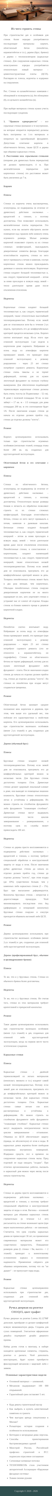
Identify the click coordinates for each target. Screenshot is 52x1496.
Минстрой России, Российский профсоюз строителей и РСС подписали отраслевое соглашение (28, 1452)
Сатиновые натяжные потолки (24, 1461)
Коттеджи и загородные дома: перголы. (28, 1435)
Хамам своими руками (20, 1478)
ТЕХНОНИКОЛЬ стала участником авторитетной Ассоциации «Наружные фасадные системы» (28, 1469)
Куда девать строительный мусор (25, 1404)
